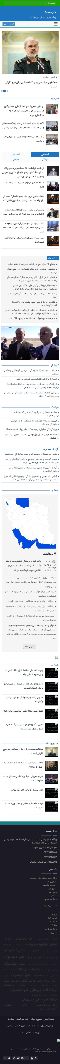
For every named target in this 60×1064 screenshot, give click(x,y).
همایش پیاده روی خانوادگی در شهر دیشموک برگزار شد (24, 700)
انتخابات (36, 951)
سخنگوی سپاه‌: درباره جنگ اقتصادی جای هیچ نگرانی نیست (31, 271)
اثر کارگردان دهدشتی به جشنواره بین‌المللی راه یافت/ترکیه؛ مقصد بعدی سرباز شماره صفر (33, 386)
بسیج (54, 957)
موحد (55, 985)
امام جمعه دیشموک (49, 951)
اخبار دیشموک (24, 939)
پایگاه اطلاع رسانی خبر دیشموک (33, 990)
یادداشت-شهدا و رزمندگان (27, 1026)
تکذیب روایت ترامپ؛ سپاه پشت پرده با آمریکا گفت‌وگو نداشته (34, 303)
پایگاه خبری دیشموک (47, 1005)
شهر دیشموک (20, 975)
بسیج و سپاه (47, 957)
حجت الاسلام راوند (34, 957)
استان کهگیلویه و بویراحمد (41, 944)
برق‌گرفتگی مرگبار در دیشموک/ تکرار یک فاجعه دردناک (31, 429)
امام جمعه (7, 944)
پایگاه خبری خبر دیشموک (39, 1000)
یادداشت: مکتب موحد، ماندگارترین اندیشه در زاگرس (31, 601)
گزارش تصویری (47, 1026)
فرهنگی (45, 159)
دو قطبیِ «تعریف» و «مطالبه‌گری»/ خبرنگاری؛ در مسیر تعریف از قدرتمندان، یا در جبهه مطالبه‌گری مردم (23, 111)
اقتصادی (16, 154)
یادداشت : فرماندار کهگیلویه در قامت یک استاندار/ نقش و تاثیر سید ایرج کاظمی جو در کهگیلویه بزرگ (23, 565)
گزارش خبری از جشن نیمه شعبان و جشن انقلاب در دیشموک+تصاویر (34, 469)
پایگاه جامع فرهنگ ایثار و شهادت (43, 878)
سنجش (54, 895)
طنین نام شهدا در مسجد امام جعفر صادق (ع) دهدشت (31, 454)
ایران (29, 951)
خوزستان (30, 964)
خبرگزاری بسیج (50, 899)
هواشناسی (22, 985)
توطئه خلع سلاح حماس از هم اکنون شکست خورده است (24, 806)
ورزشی (10, 1026)
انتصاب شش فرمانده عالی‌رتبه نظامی (26, 790)
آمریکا (54, 939)
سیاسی (16, 159)
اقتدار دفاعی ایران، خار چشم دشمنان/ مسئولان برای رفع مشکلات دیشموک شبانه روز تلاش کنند (32, 279)
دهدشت (22, 964)
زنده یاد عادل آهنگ (28, 969)
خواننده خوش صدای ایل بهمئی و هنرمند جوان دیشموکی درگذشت (31, 436)
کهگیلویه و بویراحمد (48, 1009)
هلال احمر (33, 985)
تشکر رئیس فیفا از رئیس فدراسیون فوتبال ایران (23, 711)
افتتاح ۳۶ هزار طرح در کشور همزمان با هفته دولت (32, 264)
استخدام (53, 921)
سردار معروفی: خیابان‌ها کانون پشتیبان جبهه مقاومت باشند (23, 778)
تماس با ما (52, 918)
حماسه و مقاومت (50, 885)
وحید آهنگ (9, 985)
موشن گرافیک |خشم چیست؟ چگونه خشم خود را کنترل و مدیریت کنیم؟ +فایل (31, 394)
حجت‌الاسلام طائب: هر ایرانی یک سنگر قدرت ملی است (32, 295)
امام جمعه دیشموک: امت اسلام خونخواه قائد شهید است (32, 320)
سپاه (6, 970)
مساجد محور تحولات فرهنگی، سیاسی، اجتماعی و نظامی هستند (31, 372)
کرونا (24, 1005)
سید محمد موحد (41, 975)
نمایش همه (29, 646)
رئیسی (44, 969)
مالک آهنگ (28, 980)
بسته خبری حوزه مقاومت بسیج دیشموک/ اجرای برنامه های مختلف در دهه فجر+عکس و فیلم (32, 461)
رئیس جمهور (52, 969)
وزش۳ (54, 925)
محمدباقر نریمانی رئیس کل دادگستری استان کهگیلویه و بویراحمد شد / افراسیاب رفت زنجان (35, 287)
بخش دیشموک (15, 950)
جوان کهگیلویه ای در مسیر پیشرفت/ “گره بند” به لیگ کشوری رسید (24, 727)
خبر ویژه (55, 98)
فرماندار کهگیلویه (43, 981)
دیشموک (10, 964)
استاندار (7, 939)
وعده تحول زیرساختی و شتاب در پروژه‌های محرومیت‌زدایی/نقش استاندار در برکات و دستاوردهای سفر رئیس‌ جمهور (31, 582)
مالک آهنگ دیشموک (12, 981)
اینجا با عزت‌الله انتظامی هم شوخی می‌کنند (37, 379)
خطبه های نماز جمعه (41, 964)
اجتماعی (45, 154)
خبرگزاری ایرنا (51, 881)
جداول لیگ (52, 888)
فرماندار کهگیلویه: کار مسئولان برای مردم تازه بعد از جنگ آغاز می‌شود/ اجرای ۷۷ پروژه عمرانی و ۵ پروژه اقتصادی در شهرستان (23, 172)
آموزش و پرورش (43, 939)
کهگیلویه (8, 1005)
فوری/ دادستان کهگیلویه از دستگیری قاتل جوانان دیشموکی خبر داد (35, 422)
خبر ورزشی (53, 964)
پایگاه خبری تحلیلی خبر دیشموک (44, 995)
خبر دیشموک (36, 839)
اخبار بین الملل (22, 1019)
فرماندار (54, 981)
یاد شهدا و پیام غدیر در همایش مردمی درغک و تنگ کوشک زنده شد (23, 686)
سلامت (12, 969)
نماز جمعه (45, 985)
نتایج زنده (53, 892)
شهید (6, 976)
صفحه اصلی (49, 1019)
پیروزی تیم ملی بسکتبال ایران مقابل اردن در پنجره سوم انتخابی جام (24, 672)
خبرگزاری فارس (50, 929)
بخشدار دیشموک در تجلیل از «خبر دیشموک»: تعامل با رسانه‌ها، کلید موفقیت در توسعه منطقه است (23, 228)
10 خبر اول (53, 257)
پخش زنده (52, 932)
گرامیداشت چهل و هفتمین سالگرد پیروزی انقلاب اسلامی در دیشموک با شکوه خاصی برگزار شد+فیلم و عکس (31, 478)
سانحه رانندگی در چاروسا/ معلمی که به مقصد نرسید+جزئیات (36, 414)
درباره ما (53, 914)
